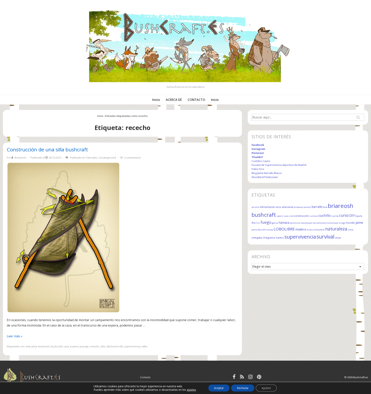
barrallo (316, 207)
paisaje (84, 346)
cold (291, 216)
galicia (275, 223)
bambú (307, 207)
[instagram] (251, 378)
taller (145, 346)
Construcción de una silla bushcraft (47, 149)
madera (300, 229)
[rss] (242, 378)
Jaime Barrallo (259, 229)
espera (74, 346)
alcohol (255, 207)
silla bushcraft (114, 346)
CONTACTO (196, 100)
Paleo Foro (258, 169)
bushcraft (56, 346)
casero (280, 216)
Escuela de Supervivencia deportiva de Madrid (279, 165)
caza (66, 346)
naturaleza (336, 229)
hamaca (284, 222)
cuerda (335, 216)
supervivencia (132, 346)
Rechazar (242, 388)
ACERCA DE (174, 100)
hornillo (350, 222)
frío (258, 223)
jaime (359, 222)
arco (278, 207)
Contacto (145, 377)
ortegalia (257, 237)
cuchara (314, 216)
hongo (342, 223)
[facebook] (235, 378)
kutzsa (270, 229)
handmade (306, 223)
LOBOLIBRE (284, 229)
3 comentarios (132, 157)
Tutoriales (92, 157)
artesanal (287, 207)
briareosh (44, 346)
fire (254, 222)
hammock (295, 223)
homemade (332, 223)
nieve (350, 229)
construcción (301, 216)
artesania (31, 346)
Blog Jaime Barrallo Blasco (267, 173)
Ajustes (266, 388)
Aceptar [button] (219, 388)
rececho (94, 346)
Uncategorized (107, 157)
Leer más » (14, 336)
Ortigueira (269, 237)
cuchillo (324, 215)
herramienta (319, 223)
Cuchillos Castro (261, 161)
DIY (352, 215)
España (358, 216)
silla (102, 346)
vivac (338, 237)
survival (325, 236)
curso (344, 215)
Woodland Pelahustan (265, 177)
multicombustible (315, 229)
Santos (280, 237)
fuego (265, 222)
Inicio (156, 100)
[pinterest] (259, 378)
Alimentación (267, 207)
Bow (325, 207)
